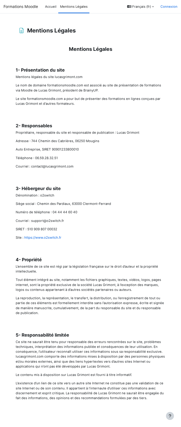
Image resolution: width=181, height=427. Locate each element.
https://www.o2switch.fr (42, 238)
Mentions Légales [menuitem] (74, 7)
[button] (140, 6)
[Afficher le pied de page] (170, 416)
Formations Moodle (21, 6)
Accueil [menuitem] (51, 7)
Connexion (168, 7)
